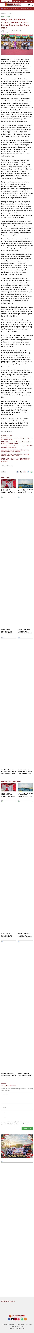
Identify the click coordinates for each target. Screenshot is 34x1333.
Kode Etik (11, 1324)
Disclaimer (29, 1324)
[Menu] (2, 4)
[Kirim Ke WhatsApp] (31, 472)
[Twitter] (12, 1319)
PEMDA (3, 17)
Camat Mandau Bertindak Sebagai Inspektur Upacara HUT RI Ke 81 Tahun (17, 438)
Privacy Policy (20, 1324)
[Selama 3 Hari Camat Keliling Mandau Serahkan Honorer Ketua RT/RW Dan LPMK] (25, 562)
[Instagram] (18, 1319)
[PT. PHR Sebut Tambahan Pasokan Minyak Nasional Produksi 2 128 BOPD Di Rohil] (25, 483)
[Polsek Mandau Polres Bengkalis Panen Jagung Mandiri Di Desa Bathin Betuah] (8, 702)
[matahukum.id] (12, 4)
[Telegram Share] (28, 472)
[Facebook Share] (17, 472)
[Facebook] (9, 1319)
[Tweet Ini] (21, 472)
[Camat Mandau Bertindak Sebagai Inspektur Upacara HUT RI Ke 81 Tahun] (8, 483)
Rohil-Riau (9, 17)
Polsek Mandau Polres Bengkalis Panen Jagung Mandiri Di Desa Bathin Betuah (15, 454)
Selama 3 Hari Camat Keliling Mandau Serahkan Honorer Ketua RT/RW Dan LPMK (15, 450)
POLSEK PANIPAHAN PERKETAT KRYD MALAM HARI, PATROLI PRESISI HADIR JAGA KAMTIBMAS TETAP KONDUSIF (15, 459)
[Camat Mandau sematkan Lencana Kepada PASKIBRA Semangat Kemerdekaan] (8, 562)
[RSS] (25, 1319)
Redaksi (4, 1324)
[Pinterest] (15, 1319)
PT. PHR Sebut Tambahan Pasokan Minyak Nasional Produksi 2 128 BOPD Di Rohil (16, 442)
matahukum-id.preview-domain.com (13, 31)
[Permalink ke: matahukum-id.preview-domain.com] (2, 31)
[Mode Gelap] (29, 4)
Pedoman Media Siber (17, 1326)
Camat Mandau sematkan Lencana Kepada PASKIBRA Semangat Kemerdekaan (17, 446)
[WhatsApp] (22, 1319)
